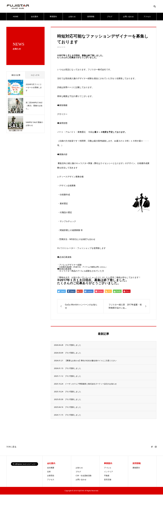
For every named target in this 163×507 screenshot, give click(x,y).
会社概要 (50, 467)
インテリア (108, 471)
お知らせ (72, 16)
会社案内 (34, 16)
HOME (15, 16)
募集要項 (136, 467)
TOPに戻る (11, 447)
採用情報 (90, 16)
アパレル (107, 467)
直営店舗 (107, 479)
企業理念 (50, 475)
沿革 (49, 471)
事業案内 (53, 16)
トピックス (35, 75)
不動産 (106, 475)
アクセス (147, 16)
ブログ (109, 16)
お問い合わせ (128, 16)
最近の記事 (15, 75)
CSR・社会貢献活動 (83, 475)
